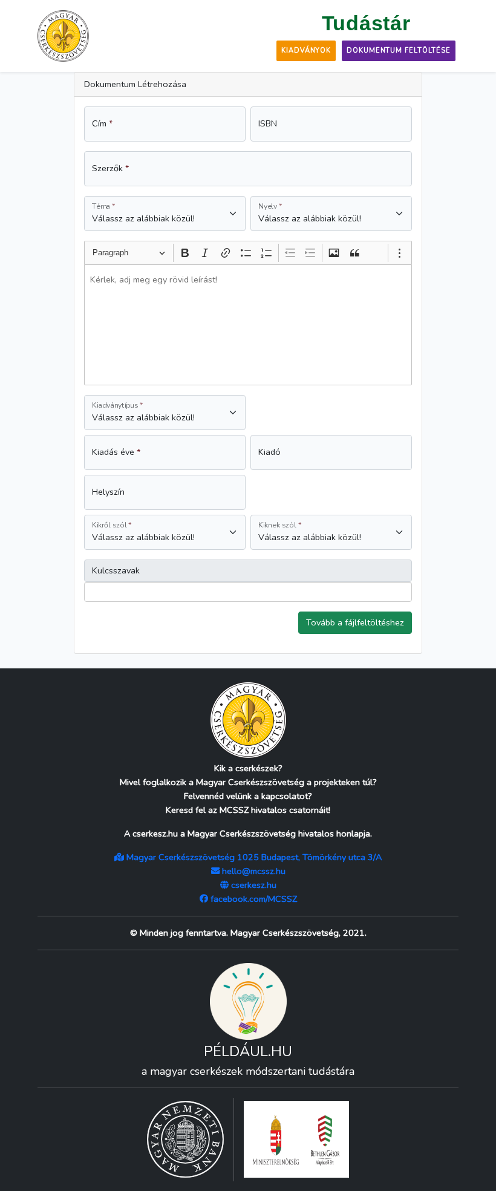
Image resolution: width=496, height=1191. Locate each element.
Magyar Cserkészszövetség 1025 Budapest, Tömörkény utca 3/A (253, 857)
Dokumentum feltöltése (399, 50)
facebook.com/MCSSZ (252, 899)
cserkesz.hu (252, 885)
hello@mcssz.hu (253, 871)
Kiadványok (306, 50)
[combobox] (143, 592)
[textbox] (248, 324)
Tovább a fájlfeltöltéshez (355, 622)
